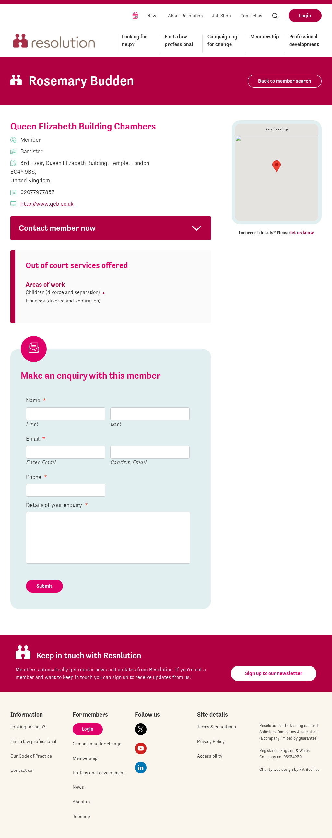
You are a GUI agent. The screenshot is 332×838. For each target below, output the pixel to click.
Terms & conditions (216, 726)
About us (81, 801)
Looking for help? (134, 40)
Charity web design (276, 769)
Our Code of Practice (31, 755)
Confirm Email (129, 462)
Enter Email (41, 462)
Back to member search (284, 81)
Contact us (251, 15)
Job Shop (221, 15)
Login (305, 15)
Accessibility (209, 755)
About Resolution (185, 15)
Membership (264, 36)
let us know (302, 232)
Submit (44, 586)
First (32, 423)
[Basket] (135, 15)
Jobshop (81, 816)
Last (116, 423)
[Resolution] (54, 42)
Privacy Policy (211, 741)
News (153, 15)
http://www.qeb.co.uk (47, 203)
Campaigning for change (222, 40)
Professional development (304, 40)
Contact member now (57, 228)
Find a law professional (179, 40)
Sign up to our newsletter (273, 673)
